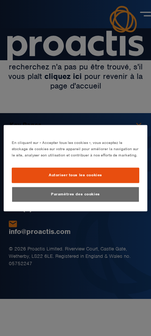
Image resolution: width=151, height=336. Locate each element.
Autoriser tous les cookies (75, 174)
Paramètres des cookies (75, 193)
